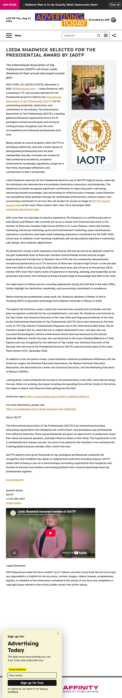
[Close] (58, 633)
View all (114, 4)
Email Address (17, 669)
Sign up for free (32, 683)
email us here (13, 502)
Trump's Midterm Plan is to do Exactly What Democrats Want (55, 4)
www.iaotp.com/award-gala (22, 209)
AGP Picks (9, 4)
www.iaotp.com (15, 479)
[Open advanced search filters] (105, 35)
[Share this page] (114, 35)
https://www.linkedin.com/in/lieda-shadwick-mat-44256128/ (41, 409)
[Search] (98, 35)
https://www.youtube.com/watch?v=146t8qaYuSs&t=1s (57, 396)
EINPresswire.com (23, 88)
